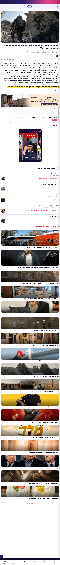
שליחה (54, 119)
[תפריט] (57, 6)
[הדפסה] (13, 59)
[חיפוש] (2, 6)
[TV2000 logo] (30, 6)
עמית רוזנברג (51, 56)
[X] (7, 59)
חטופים (56, 92)
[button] (38, 146)
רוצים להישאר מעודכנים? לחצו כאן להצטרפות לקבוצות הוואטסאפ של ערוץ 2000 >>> (33, 87)
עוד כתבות (30, 503)
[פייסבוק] (10, 59)
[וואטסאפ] (4, 59)
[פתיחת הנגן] (1, 556)
